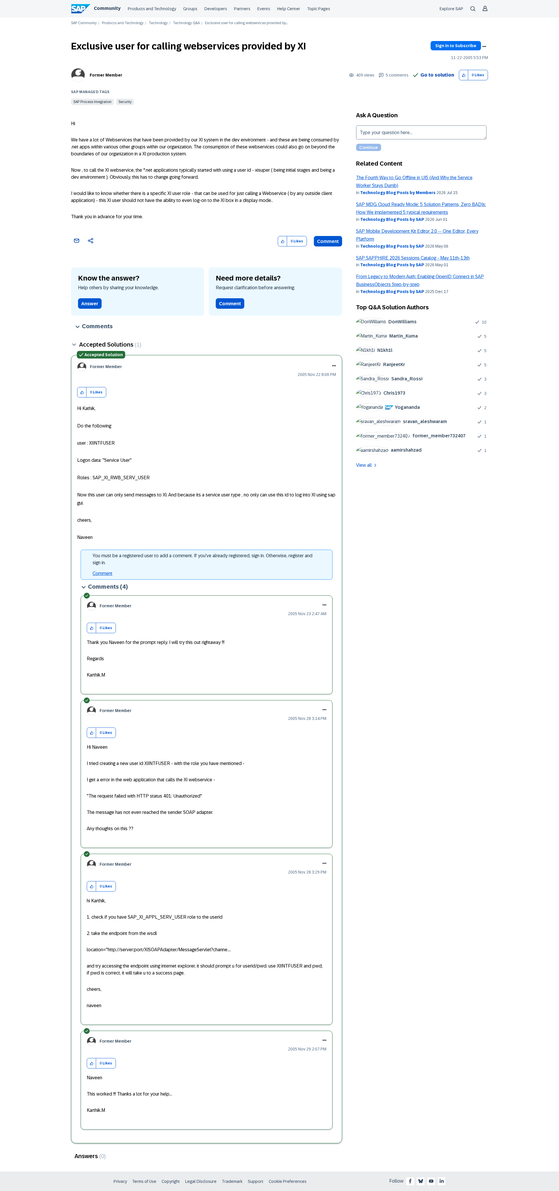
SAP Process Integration (92, 102)
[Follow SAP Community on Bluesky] (420, 1181)
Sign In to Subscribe (455, 45)
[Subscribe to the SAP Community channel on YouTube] (431, 1181)
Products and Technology (152, 8)
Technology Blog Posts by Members (398, 192)
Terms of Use (144, 1181)
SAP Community (84, 23)
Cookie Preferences (288, 1181)
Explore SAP (451, 8)
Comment (328, 241)
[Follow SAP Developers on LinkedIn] (441, 1181)
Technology (158, 23)
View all (364, 465)
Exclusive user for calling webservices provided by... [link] (246, 23)
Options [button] (484, 46)
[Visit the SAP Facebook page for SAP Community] (410, 1181)
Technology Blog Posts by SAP (392, 219)
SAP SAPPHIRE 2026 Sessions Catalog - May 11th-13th (413, 257)
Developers (215, 8)
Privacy (120, 1181)
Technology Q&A (186, 23)
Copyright (171, 1181)
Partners (242, 8)
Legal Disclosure (201, 1181)
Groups (190, 8)
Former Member (106, 75)
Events (263, 8)
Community (107, 8)
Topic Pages (318, 8)
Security (125, 102)
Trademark (232, 1181)
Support (255, 1181)
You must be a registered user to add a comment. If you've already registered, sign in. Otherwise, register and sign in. (202, 559)
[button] (463, 75)
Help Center (288, 8)
